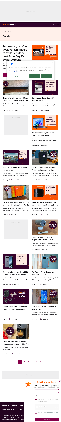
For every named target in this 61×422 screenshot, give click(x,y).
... (32, 362)
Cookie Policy (15, 71)
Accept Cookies (47, 76)
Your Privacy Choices (8, 409)
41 (36, 362)
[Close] (52, 62)
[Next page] (41, 362)
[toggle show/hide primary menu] (58, 25)
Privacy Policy (43, 416)
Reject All (34, 76)
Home (4, 31)
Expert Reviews (8, 25)
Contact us (5, 405)
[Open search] (53, 25)
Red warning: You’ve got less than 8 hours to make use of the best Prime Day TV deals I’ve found (15, 53)
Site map (14, 405)
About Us (21, 409)
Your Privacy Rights (14, 76)
